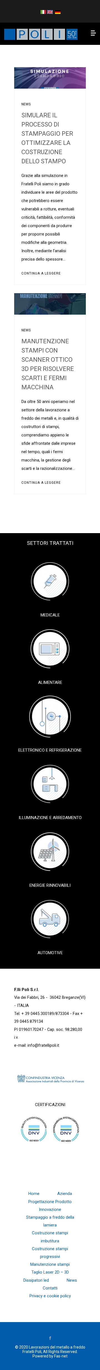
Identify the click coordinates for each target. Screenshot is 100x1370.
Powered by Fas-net (50, 1356)
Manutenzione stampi (50, 1264)
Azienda (64, 1193)
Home (33, 1193)
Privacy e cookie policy (50, 1295)
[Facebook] (50, 1339)
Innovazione (50, 1209)
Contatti (50, 1288)
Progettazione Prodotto (50, 1201)
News (26, 104)
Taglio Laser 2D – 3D (50, 1272)
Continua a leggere (41, 273)
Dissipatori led (36, 1280)
